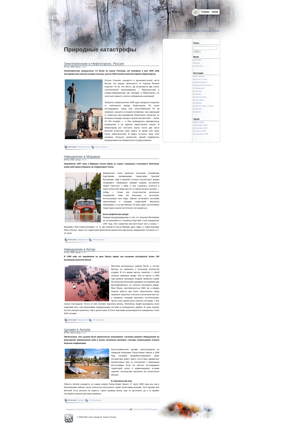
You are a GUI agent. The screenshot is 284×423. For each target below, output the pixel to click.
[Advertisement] (177, 90)
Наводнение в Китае (79, 249)
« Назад (68, 409)
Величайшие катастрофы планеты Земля (195, 31)
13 (107, 409)
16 (117, 409)
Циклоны (198, 109)
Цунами (80, 400)
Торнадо (198, 103)
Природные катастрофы (100, 49)
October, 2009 (200, 131)
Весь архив (199, 122)
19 (127, 409)
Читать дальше (101, 147)
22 (138, 409)
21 (134, 409)
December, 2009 (201, 125)
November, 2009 (201, 128)
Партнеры (199, 66)
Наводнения (82, 239)
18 (124, 409)
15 (114, 409)
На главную (199, 76)
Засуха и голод (201, 79)
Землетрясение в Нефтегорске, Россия (94, 63)
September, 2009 (201, 134)
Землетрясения (83, 147)
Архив (215, 12)
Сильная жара (200, 97)
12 (103, 409)
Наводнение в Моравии (82, 156)
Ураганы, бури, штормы (204, 106)
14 (110, 409)
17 (120, 409)
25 (148, 409)
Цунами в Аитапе (77, 329)
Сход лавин (199, 100)
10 (96, 409)
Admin (84, 67)
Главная (205, 12)
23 (141, 409)
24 (145, 409)
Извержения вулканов (203, 85)
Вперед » (154, 409)
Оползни (198, 91)
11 (100, 409)
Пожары (198, 94)
